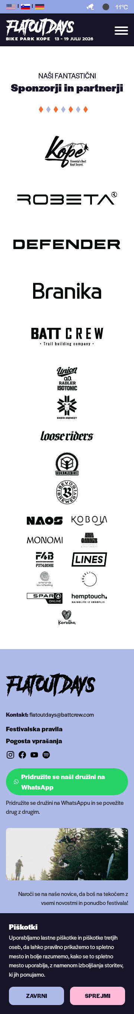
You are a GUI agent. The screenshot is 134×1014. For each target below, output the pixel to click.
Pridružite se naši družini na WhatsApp (63, 781)
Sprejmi (98, 996)
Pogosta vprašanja (34, 740)
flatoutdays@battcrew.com (61, 714)
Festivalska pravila (34, 728)
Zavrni (36, 996)
